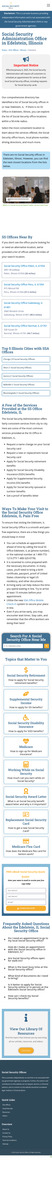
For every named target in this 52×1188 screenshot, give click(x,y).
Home (4, 50)
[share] (44, 179)
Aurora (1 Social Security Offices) (18, 376)
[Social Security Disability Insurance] (26, 717)
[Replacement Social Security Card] (26, 814)
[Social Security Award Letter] (26, 791)
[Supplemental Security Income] (26, 694)
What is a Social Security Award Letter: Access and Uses (25, 180)
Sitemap (5, 1144)
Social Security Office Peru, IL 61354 (24, 284)
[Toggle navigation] (48, 5)
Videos (4, 1116)
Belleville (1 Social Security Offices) (18, 384)
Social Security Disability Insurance (26, 725)
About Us (5, 1129)
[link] (6, 180)
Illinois (23, 50)
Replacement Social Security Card (26, 822)
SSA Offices (13, 50)
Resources (6, 1112)
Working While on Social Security (26, 772)
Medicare (26, 747)
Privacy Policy (7, 1136)
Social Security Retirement (26, 675)
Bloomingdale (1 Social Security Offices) (21, 393)
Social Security (7, 1108)
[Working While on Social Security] (26, 764)
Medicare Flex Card (26, 847)
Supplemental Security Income (26, 701)
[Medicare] (26, 741)
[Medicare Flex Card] (26, 841)
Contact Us (6, 1133)
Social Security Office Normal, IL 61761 (25, 325)
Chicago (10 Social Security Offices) (19, 359)
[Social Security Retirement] (26, 670)
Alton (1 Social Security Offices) (17, 367)
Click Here (26, 1050)
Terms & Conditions (9, 1140)
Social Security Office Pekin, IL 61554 (24, 266)
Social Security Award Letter (26, 797)
